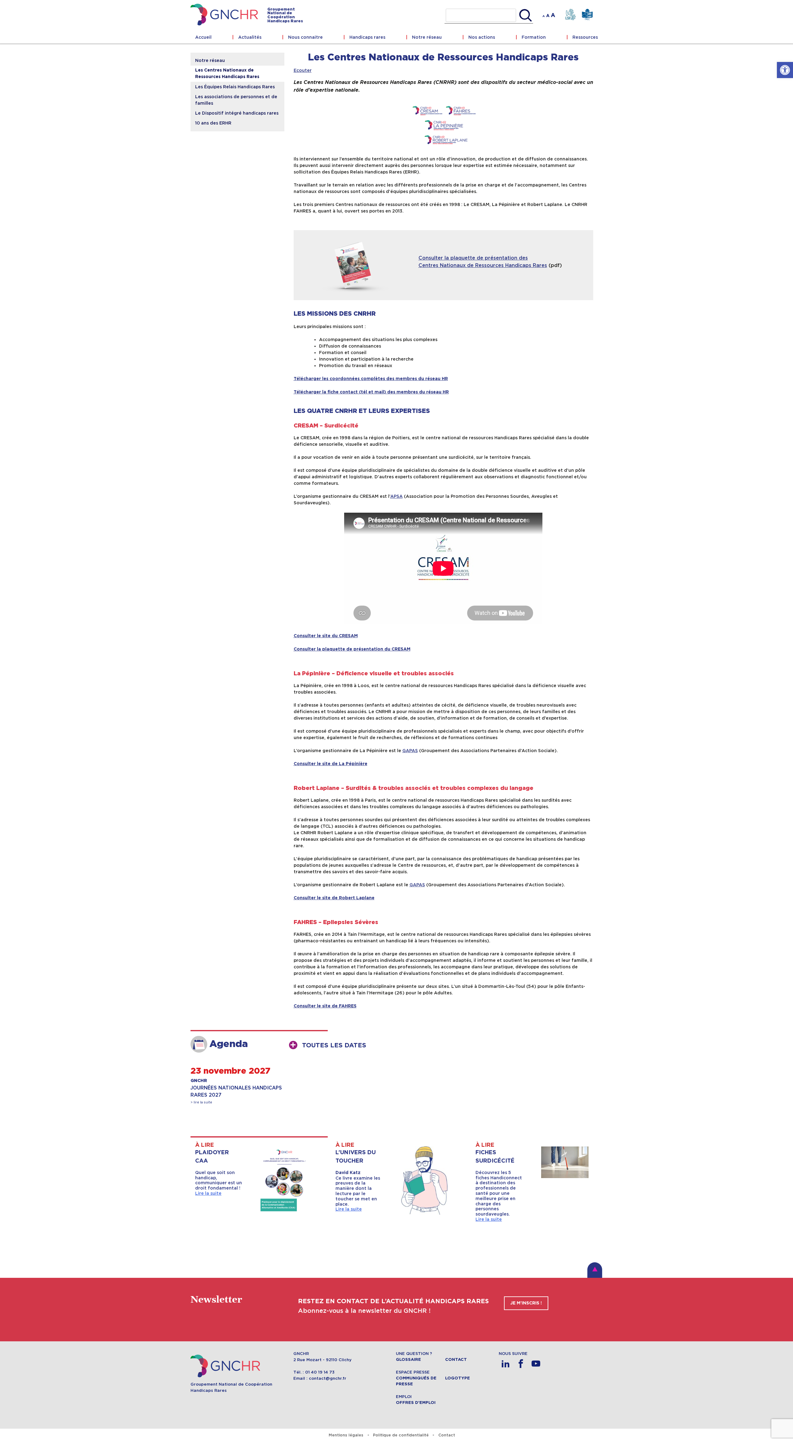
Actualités (249, 37)
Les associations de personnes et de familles (236, 100)
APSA (396, 496)
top (594, 1270)
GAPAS (410, 750)
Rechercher (525, 15)
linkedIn (506, 1364)
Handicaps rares (367, 37)
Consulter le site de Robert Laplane (334, 898)
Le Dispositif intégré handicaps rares (236, 113)
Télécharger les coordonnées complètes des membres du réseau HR (371, 379)
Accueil (203, 37)
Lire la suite (208, 1193)
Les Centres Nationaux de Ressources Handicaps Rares (227, 73)
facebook (521, 1364)
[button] (785, 70)
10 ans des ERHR (213, 123)
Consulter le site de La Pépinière (330, 764)
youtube (536, 1364)
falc (587, 15)
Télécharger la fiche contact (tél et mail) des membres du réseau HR (371, 392)
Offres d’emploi (416, 1402)
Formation (534, 37)
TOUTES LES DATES (334, 1045)
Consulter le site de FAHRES (325, 1006)
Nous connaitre (305, 37)
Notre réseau (427, 37)
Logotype (457, 1378)
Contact (456, 1359)
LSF (570, 15)
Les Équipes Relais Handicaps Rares (235, 86)
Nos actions (481, 37)
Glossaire (408, 1359)
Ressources (585, 37)
